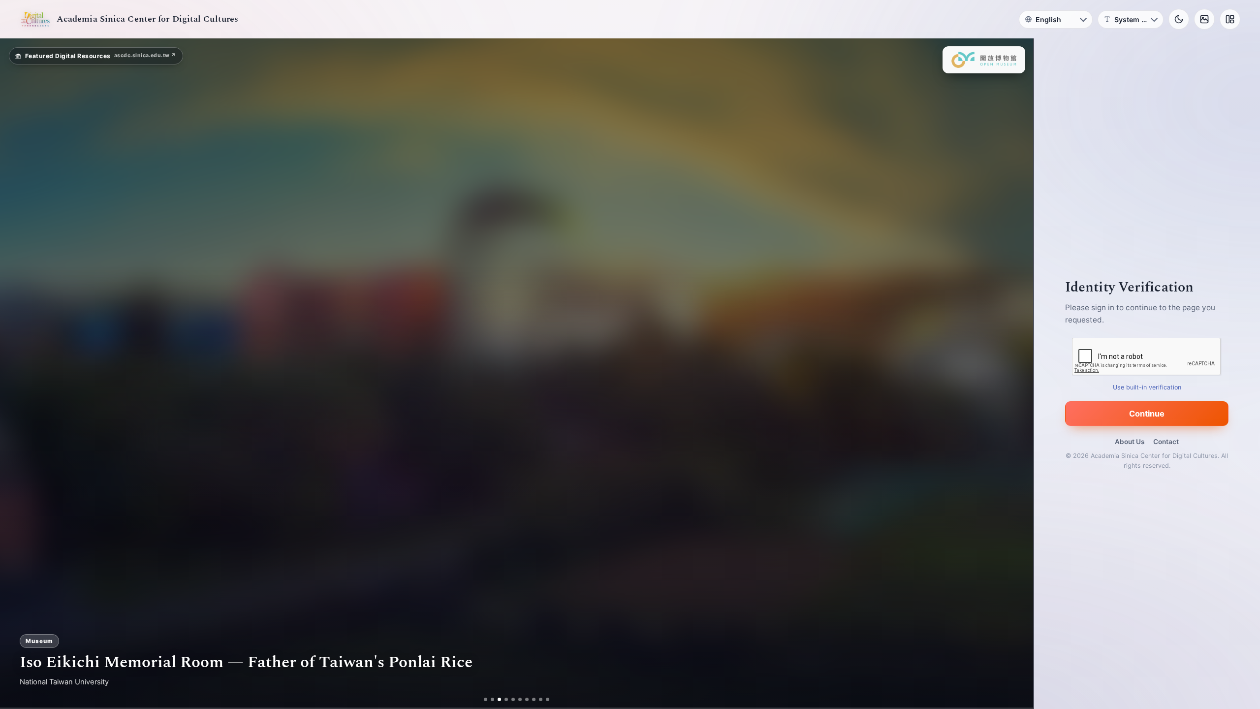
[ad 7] (527, 699)
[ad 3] (499, 699)
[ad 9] (540, 699)
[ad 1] (485, 699)
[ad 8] (534, 699)
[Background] (1204, 19)
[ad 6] (520, 699)
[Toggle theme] (1178, 19)
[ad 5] (513, 699)
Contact (1166, 442)
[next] (1015, 374)
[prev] (18, 374)
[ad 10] (547, 699)
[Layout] (1230, 19)
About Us (1129, 442)
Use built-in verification (1147, 387)
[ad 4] (506, 699)
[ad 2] (492, 699)
